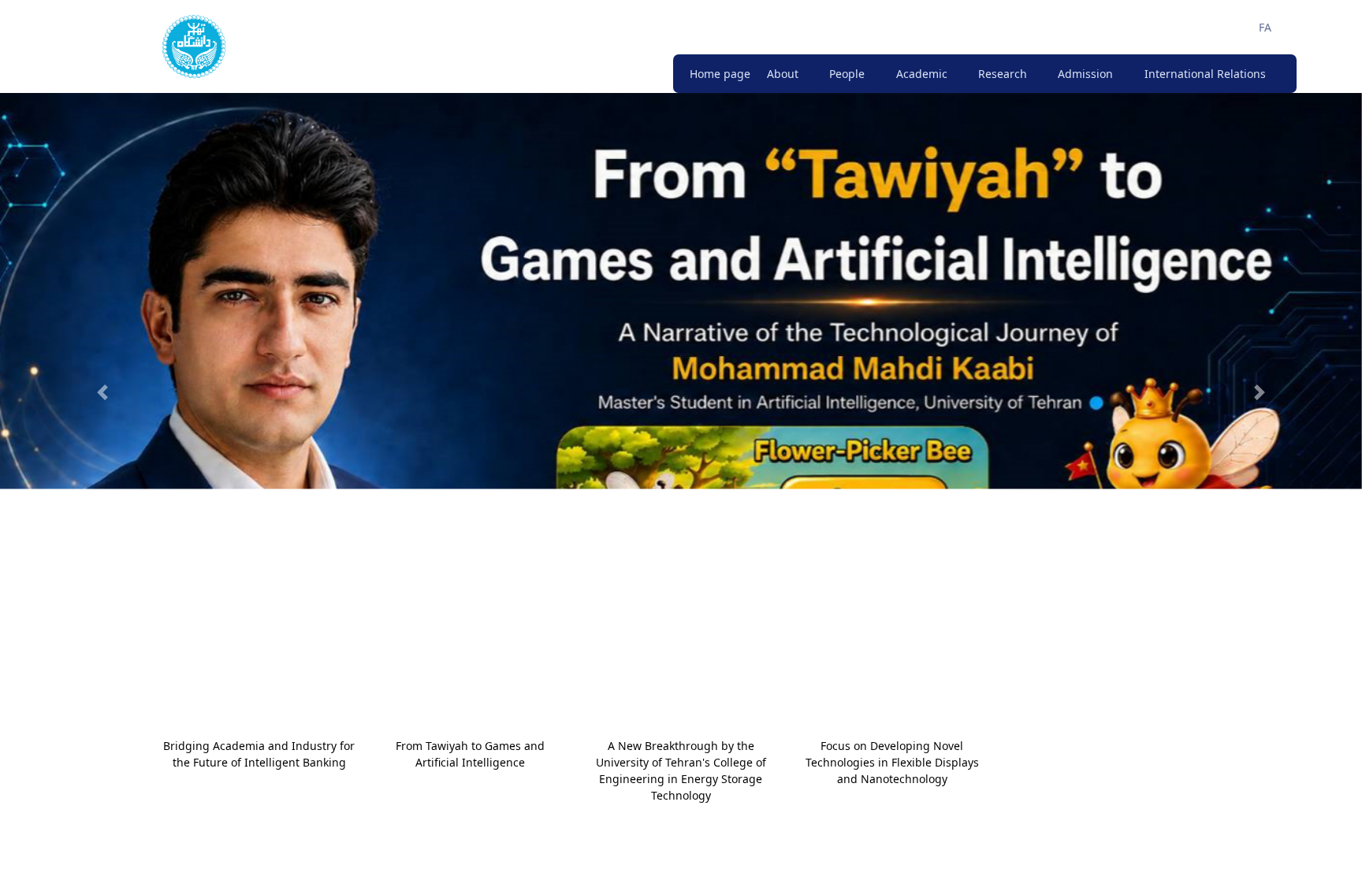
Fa (1188, 27)
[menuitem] (643, 73)
